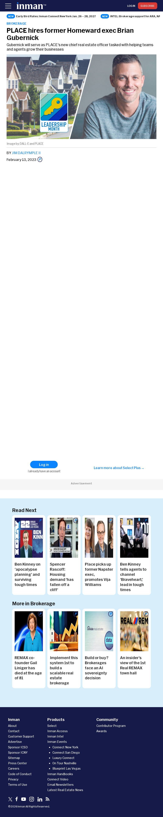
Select (52, 726)
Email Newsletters (60, 784)
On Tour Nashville (64, 763)
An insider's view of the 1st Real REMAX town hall (133, 665)
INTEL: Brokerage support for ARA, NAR (136, 16)
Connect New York (65, 747)
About (12, 726)
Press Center (17, 763)
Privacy (13, 779)
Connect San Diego (66, 752)
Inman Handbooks (60, 774)
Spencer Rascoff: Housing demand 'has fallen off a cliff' (62, 577)
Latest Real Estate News (65, 790)
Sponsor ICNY (18, 752)
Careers (13, 768)
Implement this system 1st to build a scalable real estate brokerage (64, 670)
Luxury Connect (63, 758)
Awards (101, 731)
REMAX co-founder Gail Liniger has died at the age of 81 (28, 667)
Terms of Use (17, 784)
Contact (14, 731)
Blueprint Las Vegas (66, 768)
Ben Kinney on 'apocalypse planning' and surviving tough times (28, 574)
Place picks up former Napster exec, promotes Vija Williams (99, 574)
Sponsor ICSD (18, 747)
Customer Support (21, 736)
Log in (131, 5)
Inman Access (57, 731)
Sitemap (14, 758)
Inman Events (57, 741)
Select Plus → (133, 468)
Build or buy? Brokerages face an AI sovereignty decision (96, 667)
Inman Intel (55, 736)
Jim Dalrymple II (26, 153)
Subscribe (148, 5)
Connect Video (57, 779)
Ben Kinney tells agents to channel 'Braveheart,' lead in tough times (133, 577)
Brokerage (17, 23)
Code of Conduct (20, 774)
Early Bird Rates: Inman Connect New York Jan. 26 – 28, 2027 (56, 16)
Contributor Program (111, 726)
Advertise (15, 741)
